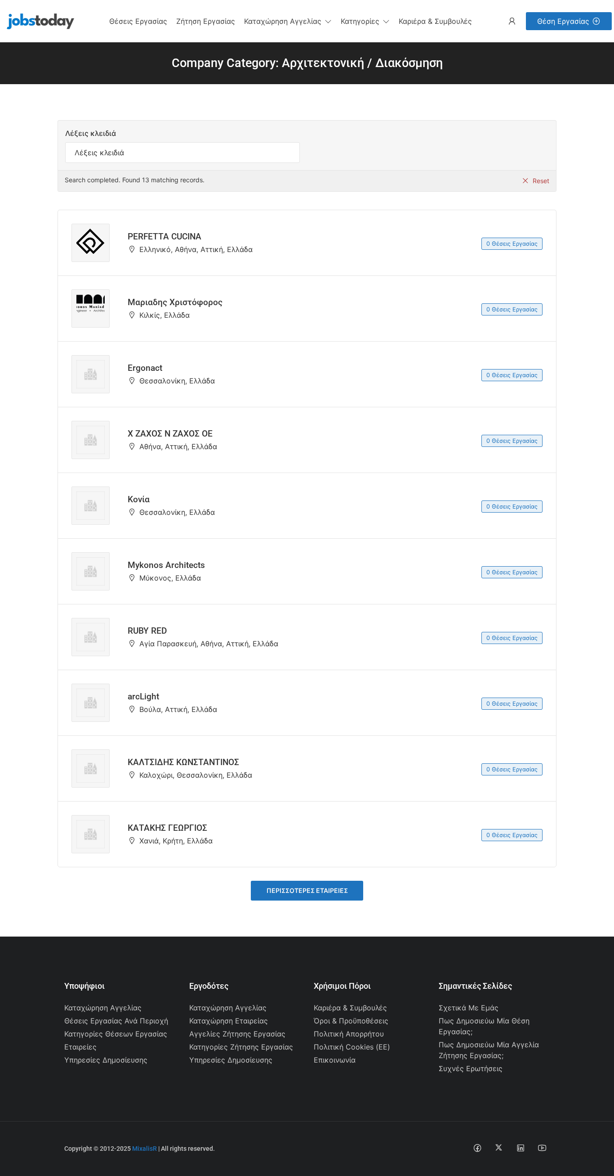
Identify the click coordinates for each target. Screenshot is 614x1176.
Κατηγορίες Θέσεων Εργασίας (115, 1033)
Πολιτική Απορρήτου (349, 1033)
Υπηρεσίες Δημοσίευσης (105, 1059)
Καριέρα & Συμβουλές (350, 1007)
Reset (541, 181)
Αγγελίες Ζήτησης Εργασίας (237, 1033)
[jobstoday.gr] (37, 20)
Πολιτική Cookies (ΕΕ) (352, 1046)
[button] (288, 21)
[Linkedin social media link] (520, 1147)
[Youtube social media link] (542, 1147)
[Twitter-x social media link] (499, 1147)
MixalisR (144, 1148)
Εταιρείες (80, 1046)
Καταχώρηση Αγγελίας (103, 1007)
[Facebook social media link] (477, 1147)
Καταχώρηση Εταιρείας (228, 1020)
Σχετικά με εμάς (468, 1007)
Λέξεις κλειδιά (90, 133)
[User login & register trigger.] (512, 21)
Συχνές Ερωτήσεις (471, 1068)
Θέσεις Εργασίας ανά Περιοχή (116, 1020)
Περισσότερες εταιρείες (307, 890)
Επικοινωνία (335, 1059)
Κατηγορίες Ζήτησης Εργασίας (241, 1046)
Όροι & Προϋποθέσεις (351, 1020)
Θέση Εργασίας (563, 21)
